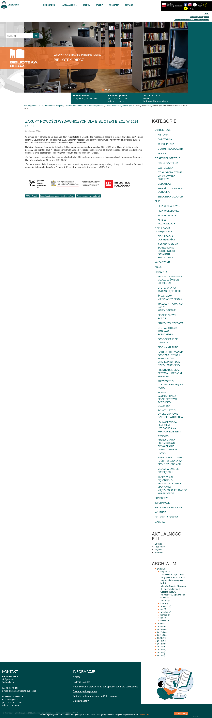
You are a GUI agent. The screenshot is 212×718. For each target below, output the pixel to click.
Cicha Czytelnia (168, 163)
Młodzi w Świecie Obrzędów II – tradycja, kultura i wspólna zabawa (173, 589)
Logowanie (13, 4)
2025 (162, 623)
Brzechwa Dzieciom (170, 323)
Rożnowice (160, 546)
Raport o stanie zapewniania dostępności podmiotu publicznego (168, 251)
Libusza (158, 543)
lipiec (164, 603)
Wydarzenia (162, 262)
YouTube (160, 512)
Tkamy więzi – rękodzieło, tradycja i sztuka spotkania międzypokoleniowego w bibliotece (172, 485)
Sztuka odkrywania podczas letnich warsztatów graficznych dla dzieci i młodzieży (170, 358)
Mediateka (164, 183)
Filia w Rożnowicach (166, 222)
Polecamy (114, 5)
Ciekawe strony (81, 700)
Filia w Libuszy (167, 215)
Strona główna (30, 105)
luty (163, 617)
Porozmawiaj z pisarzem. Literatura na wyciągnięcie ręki (169, 426)
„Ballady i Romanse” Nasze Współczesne (170, 307)
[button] (103, 90)
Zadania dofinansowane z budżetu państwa (191, 19)
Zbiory (162, 153)
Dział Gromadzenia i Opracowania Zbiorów (170, 176)
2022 (162, 632)
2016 (161, 649)
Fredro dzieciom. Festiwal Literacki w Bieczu (170, 373)
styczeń (165, 620)
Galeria (99, 5)
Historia (163, 134)
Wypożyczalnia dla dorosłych (170, 190)
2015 (161, 652)
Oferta (86, 5)
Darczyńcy (165, 139)
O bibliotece (49, 5)
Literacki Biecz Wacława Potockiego (167, 331)
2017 (162, 646)
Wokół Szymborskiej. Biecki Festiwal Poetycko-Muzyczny (167, 399)
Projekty (59, 105)
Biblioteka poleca (166, 517)
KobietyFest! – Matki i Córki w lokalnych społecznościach (170, 461)
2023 (162, 629)
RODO (206, 13)
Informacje (162, 502)
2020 (162, 637)
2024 (41, 105)
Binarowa (159, 552)
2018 (162, 643)
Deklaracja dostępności (199, 16)
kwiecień (165, 611)
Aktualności (69, 5)
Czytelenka (165, 167)
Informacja (165, 600)
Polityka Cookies (81, 682)
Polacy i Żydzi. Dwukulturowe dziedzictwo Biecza (170, 414)
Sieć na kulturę (168, 347)
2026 (161, 568)
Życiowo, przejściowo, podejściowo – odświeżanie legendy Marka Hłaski (168, 444)
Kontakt (129, 5)
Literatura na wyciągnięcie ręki (169, 289)
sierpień (165, 571)
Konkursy (161, 498)
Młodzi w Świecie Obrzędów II (168, 470)
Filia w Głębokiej (168, 210)
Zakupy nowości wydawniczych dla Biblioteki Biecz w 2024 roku (81, 123)
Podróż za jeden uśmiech (169, 340)
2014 (161, 655)
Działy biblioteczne (167, 158)
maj (163, 609)
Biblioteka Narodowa (169, 507)
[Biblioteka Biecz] (23, 57)
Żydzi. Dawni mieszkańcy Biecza (170, 297)
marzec (165, 614)
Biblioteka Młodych (170, 196)
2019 (162, 640)
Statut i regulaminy (170, 148)
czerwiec (165, 606)
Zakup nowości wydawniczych (119, 105)
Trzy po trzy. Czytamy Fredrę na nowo (170, 384)
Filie (157, 201)
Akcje (158, 267)
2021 (162, 635)
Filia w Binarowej (169, 206)
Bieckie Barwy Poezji (167, 316)
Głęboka (159, 549)
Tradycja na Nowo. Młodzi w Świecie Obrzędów (170, 280)
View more (144, 714)
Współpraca (166, 144)
